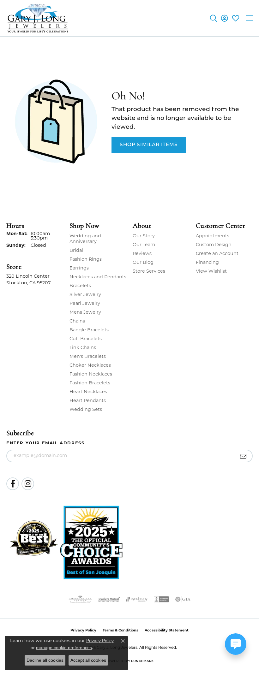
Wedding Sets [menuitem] (85, 409)
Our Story (144, 236)
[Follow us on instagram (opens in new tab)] (27, 483)
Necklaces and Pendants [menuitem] (97, 277)
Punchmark (142, 661)
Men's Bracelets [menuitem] (87, 356)
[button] (213, 18)
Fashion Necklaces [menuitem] (90, 374)
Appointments (212, 236)
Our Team (144, 245)
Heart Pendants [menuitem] (87, 401)
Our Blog (143, 262)
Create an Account (217, 254)
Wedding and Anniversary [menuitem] (85, 239)
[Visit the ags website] (80, 599)
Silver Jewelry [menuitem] (85, 295)
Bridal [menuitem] (76, 250)
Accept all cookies (88, 660)
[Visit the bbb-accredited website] (161, 599)
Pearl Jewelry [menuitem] (84, 303)
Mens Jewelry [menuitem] (85, 312)
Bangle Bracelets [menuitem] (89, 330)
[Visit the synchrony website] (136, 599)
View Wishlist (211, 271)
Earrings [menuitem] (79, 268)
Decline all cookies (45, 660)
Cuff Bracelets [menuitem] (85, 339)
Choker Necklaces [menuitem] (90, 365)
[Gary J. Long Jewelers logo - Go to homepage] (38, 18)
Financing (207, 262)
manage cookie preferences (64, 647)
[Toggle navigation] (249, 18)
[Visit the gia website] (182, 599)
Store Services (149, 271)
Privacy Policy (100, 640)
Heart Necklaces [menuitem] (88, 392)
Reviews (142, 254)
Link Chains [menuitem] (82, 348)
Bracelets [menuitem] (80, 286)
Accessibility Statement (167, 630)
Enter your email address (45, 443)
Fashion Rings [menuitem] (85, 259)
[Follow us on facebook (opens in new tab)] (12, 483)
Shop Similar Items (149, 144)
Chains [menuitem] (77, 321)
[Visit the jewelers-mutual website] (109, 599)
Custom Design (214, 245)
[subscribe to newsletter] (243, 456)
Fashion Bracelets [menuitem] (89, 383)
